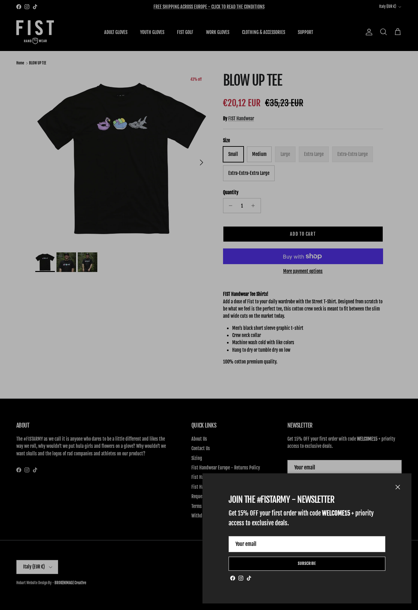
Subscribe (307, 563)
